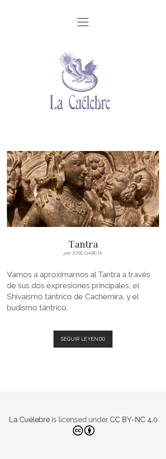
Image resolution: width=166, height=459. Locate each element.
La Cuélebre (29, 419)
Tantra (83, 189)
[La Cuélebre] (83, 122)
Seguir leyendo (87, 339)
